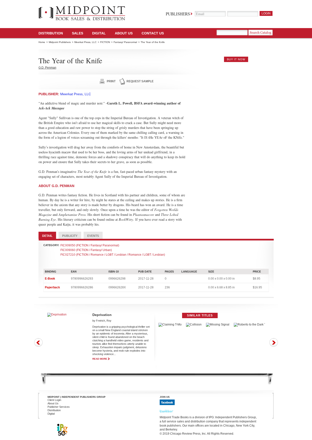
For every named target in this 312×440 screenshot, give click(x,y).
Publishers (178, 14)
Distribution (51, 33)
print (111, 81)
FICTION (105, 42)
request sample (140, 81)
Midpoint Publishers (60, 42)
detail (47, 236)
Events (93, 236)
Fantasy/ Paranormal (125, 42)
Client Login (54, 399)
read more (99, 358)
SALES (77, 33)
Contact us (153, 33)
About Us (124, 33)
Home (42, 42)
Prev (38, 342)
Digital (51, 413)
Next (273, 342)
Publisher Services (59, 406)
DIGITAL (99, 33)
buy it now (236, 59)
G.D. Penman (47, 67)
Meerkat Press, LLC (85, 42)
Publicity (70, 236)
